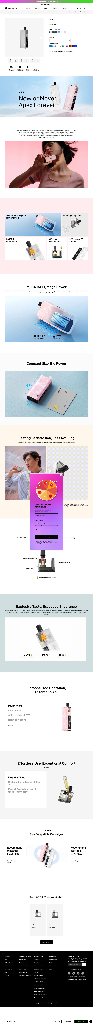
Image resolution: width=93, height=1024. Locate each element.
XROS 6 (6, 959)
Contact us (36, 959)
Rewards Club (22, 959)
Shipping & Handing (38, 969)
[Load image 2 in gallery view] (16, 60)
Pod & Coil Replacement (39, 991)
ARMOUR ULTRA (8, 969)
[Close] (61, 475)
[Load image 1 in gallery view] (10, 60)
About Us (51, 969)
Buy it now (81, 1021)
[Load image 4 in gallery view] (26, 60)
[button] (76, 8)
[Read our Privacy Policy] (57, 532)
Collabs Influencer (23, 972)
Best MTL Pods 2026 (38, 985)
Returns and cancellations (40, 978)
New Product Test (23, 962)
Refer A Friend (22, 969)
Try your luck (46, 537)
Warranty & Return (38, 966)
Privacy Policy (52, 966)
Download (36, 972)
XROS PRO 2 (7, 962)
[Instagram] (73, 973)
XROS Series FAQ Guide (39, 981)
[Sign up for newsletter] (84, 964)
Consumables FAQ (38, 997)
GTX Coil (7, 975)
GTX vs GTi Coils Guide (39, 988)
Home (6, 12)
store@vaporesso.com (75, 969)
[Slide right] (41, 38)
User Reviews (52, 962)
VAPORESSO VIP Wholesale (25, 975)
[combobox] (38, 524)
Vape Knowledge (53, 959)
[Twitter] (78, 973)
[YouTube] (82, 973)
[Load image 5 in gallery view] (32, 60)
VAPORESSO (46, 1003)
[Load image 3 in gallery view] (21, 60)
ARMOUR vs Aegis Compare (40, 994)
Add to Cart (46, 942)
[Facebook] (69, 973)
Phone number (39, 520)
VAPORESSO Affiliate (24, 966)
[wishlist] (83, 8)
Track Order (37, 962)
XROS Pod (7, 972)
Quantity (51, 37)
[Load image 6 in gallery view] (37, 60)
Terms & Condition (38, 975)
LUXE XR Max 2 (8, 966)
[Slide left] (7, 38)
